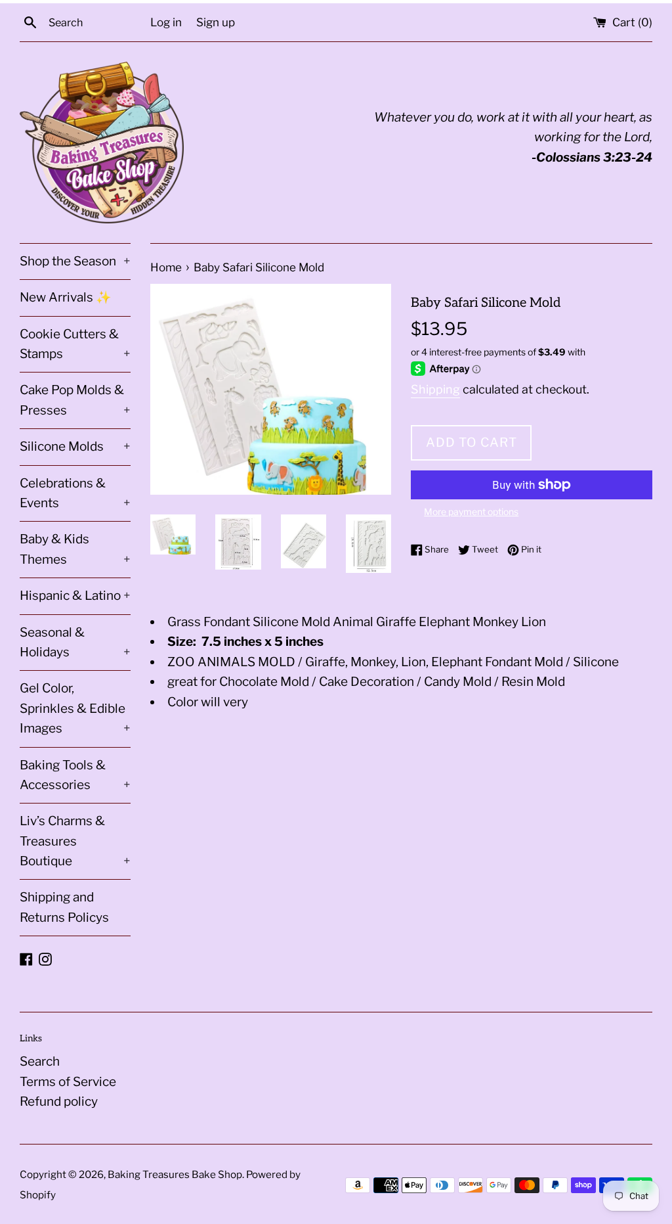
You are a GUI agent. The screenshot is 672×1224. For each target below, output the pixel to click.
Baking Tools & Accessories (75, 775)
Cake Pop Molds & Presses (75, 399)
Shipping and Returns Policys (64, 907)
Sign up (215, 22)
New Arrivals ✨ (66, 297)
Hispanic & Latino (75, 595)
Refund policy (59, 1101)
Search (40, 1061)
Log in (166, 22)
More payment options (471, 511)
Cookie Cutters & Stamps (75, 344)
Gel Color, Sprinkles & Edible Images (75, 708)
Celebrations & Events (75, 493)
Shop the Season (75, 261)
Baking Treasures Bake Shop (175, 1174)
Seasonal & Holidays (75, 642)
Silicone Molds (75, 446)
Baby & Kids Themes (75, 549)
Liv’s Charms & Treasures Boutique (75, 841)
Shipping (435, 389)
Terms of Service (68, 1081)
